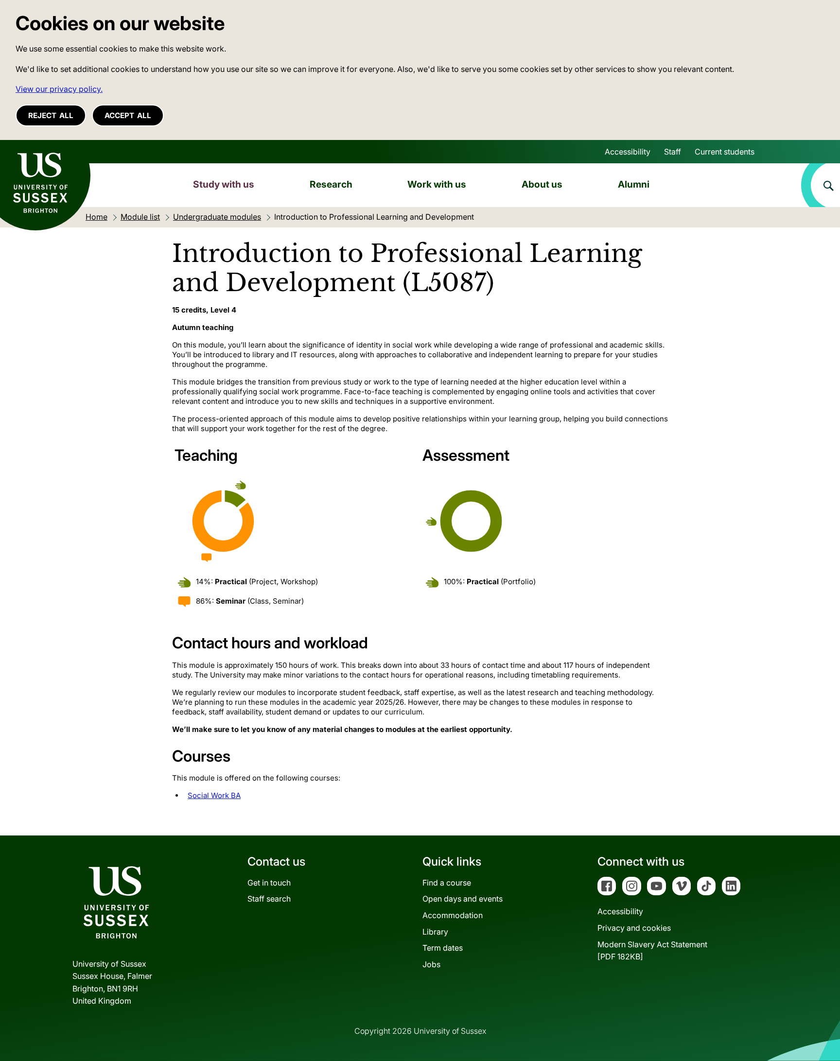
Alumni (633, 184)
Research (331, 184)
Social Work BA (214, 795)
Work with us (436, 184)
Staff (672, 152)
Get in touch (269, 882)
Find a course (446, 882)
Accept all (128, 115)
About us (542, 184)
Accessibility (627, 152)
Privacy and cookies (634, 928)
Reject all (50, 115)
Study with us (223, 184)
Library (435, 932)
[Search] (820, 185)
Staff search (269, 899)
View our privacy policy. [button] (59, 89)
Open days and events (462, 899)
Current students (724, 152)
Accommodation (452, 915)
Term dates (442, 948)
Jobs (431, 964)
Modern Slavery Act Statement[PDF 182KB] (652, 950)
